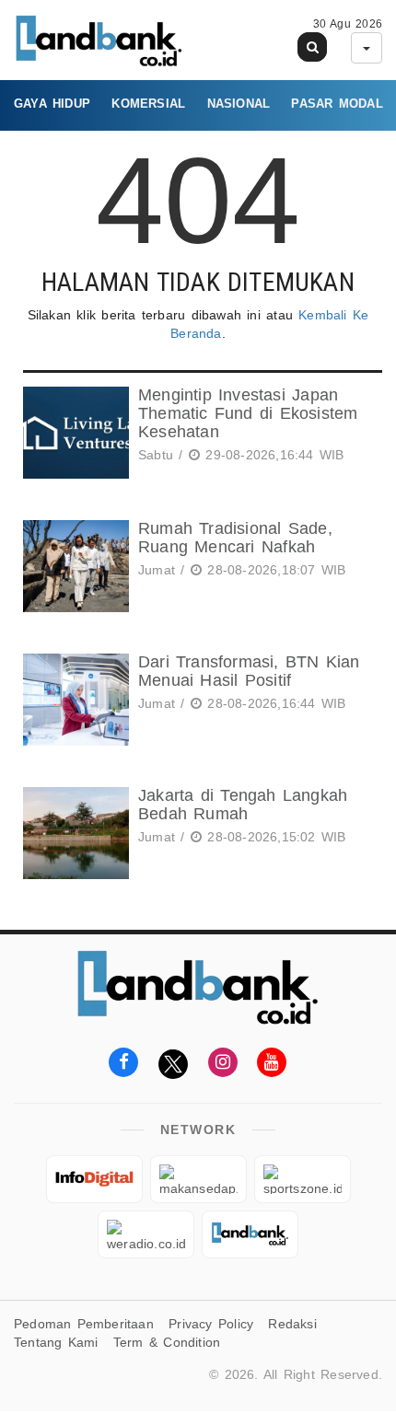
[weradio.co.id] (146, 1234)
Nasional (239, 103)
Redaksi (292, 1323)
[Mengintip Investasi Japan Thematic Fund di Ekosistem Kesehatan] (74, 433)
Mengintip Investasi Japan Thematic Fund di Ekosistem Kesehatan (248, 413)
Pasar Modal (336, 103)
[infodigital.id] (94, 1179)
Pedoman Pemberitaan (84, 1323)
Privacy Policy (211, 1323)
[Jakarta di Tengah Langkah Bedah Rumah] (74, 833)
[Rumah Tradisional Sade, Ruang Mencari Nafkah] (74, 566)
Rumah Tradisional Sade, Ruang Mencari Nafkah (235, 537)
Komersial (148, 103)
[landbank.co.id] (250, 1234)
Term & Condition (166, 1342)
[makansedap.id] (198, 1179)
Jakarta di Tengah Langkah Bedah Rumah (242, 804)
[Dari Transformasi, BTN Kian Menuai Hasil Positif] (74, 700)
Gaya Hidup (52, 103)
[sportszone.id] (302, 1179)
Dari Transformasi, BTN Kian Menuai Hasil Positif (249, 671)
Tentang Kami (56, 1342)
